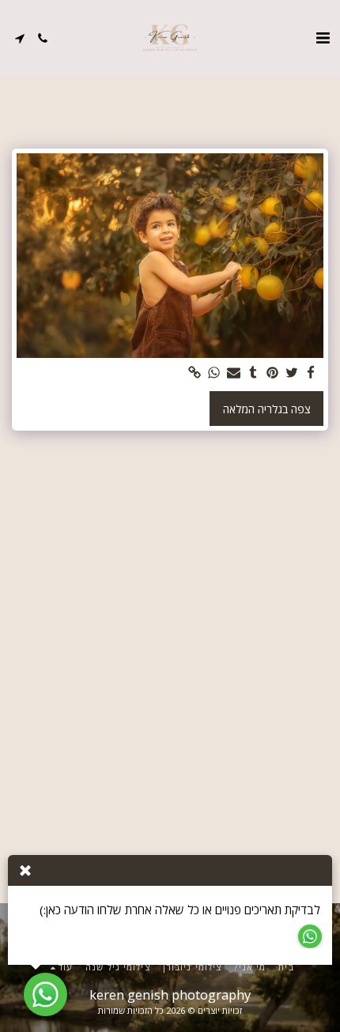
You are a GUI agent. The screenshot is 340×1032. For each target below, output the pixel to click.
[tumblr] (253, 373)
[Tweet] (292, 373)
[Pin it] (273, 373)
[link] (195, 373)
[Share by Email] (234, 373)
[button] (322, 37)
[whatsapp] (214, 373)
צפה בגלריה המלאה (267, 408)
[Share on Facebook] (311, 373)
